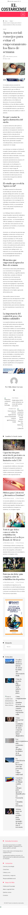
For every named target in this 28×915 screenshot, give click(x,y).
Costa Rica (6, 869)
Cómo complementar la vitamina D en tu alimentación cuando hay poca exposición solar (21, 705)
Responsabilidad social (9, 878)
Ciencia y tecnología (8, 866)
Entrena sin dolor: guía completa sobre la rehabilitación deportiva (14, 577)
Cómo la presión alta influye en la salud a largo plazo (18, 686)
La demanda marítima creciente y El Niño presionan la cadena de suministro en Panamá (14, 857)
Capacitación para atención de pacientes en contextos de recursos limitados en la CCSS (14, 456)
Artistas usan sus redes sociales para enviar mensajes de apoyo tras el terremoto (19, 818)
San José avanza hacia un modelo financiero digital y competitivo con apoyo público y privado (12, 846)
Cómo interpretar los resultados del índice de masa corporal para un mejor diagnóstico (20, 727)
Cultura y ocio (6, 872)
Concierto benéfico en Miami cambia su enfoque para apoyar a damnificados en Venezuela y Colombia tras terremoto (20, 792)
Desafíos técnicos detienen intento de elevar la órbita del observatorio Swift (20, 668)
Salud (4, 29)
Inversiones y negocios (9, 875)
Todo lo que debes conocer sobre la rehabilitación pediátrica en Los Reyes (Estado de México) (13, 534)
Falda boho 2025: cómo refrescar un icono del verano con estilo (17, 402)
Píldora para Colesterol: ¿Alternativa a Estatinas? (14, 494)
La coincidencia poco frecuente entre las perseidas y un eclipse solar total (20, 766)
